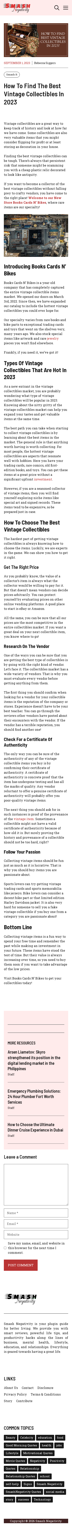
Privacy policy (15, 1394)
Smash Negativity (49, 1484)
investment (43, 479)
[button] (56, 7)
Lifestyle (12, 1453)
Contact (28, 1388)
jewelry (53, 338)
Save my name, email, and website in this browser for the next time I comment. (36, 1248)
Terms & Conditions (46, 1394)
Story (8, 1401)
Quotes (10, 1468)
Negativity (37, 1461)
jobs (59, 1445)
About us (11, 1388)
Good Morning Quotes (21, 1445)
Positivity (57, 1461)
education (45, 1437)
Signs (28, 1484)
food (60, 1437)
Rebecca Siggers (45, 63)
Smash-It (11, 74)
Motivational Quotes (38, 1453)
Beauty (10, 1437)
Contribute (24, 1401)
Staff (11, 1074)
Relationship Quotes (20, 1476)
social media (55, 1492)
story (9, 1499)
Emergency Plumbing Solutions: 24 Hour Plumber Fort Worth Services (34, 1096)
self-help (12, 1484)
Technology (42, 1499)
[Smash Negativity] (16, 7)
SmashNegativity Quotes (23, 1492)
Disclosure (45, 1388)
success (23, 1499)
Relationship (29, 1468)
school (45, 1476)
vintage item (23, 819)
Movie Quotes (15, 1461)
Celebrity (26, 1437)
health (46, 1445)
